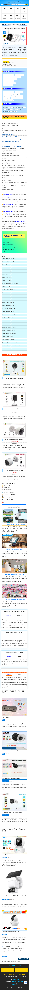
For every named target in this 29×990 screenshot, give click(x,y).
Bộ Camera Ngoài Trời (17, 109)
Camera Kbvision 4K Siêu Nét (8, 258)
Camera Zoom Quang (7, 496)
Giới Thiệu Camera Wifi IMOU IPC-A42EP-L (14, 574)
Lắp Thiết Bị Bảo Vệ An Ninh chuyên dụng (9, 111)
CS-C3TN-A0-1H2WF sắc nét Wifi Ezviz (14, 470)
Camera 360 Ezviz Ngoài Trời (8, 348)
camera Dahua (7, 487)
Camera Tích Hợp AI (7, 497)
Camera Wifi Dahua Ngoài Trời (8, 305)
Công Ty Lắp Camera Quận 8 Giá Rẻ (14, 987)
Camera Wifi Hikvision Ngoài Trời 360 (9, 342)
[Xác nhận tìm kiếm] (26, 4)
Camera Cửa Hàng (7, 971)
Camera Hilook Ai (5, 274)
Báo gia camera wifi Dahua (7, 96)
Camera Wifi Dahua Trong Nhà (8, 311)
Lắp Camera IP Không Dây (8, 494)
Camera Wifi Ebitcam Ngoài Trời (8, 320)
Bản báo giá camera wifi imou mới (17, 96)
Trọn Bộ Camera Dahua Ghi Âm (8, 109)
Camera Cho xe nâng (6, 280)
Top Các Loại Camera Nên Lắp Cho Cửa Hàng (14, 599)
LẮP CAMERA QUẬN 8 (14, 2)
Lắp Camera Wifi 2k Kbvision (8, 317)
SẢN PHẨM (6, 4)
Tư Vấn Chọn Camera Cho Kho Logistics (10, 283)
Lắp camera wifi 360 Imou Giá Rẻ (8, 308)
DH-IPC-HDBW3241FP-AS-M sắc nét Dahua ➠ (13, 751)
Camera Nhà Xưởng (21, 971)
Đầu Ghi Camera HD (7, 501)
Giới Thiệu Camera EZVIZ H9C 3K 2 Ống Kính (14, 524)
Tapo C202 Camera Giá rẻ (8, 854)
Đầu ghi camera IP (6, 502)
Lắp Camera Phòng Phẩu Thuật (8, 289)
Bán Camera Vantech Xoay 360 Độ (9, 327)
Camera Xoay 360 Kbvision (7, 336)
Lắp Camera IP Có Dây (7, 499)
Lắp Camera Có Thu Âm (8, 492)
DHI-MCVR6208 (6, 717)
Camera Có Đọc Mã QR (7, 277)
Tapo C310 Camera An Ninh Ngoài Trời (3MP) (13, 24)
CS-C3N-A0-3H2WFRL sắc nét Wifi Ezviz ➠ (14, 439)
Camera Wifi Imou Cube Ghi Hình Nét (17, 98)
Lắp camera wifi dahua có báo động (9, 314)
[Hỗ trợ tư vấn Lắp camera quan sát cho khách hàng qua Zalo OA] (25, 982)
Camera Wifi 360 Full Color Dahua (9, 261)
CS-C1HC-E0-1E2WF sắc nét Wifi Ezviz (14, 409)
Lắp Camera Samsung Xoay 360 (8, 330)
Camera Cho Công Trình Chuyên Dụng (9, 296)
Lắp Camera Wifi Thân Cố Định (8, 302)
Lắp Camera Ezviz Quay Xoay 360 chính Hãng (11, 345)
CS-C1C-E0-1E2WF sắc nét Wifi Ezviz (14, 378)
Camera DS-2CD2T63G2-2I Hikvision (11, 778)
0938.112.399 (23, 959)
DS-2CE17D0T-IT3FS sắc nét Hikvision (12, 812)
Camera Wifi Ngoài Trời (6, 98)
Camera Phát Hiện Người (7, 271)
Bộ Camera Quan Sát (8, 485)
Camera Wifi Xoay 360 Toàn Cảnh (9, 333)
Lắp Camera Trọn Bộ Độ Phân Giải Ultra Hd (10, 107)
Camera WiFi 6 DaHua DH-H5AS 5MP (11, 954)
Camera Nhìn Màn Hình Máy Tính (8, 299)
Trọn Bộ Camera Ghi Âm (21, 107)
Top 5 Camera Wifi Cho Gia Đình (8, 324)
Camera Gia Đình (21, 968)
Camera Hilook (5, 264)
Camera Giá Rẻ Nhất (6, 286)
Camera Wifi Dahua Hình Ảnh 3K (8, 100)
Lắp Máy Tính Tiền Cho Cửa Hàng (14, 549)
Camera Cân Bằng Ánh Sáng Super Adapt (10, 267)
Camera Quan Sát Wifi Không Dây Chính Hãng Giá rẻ (11, 94)
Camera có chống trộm (6, 292)
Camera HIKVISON (8, 489)
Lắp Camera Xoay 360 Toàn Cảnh (8, 339)
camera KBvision (7, 490)
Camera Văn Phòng (7, 968)
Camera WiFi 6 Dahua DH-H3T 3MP (10, 931)
